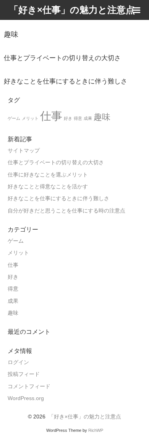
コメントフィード (29, 386)
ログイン (18, 362)
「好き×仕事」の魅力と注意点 (85, 417)
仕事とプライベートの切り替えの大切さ (56, 162)
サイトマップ (24, 151)
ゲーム (14, 118)
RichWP (95, 430)
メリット (30, 118)
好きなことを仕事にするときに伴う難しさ (58, 198)
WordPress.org (26, 398)
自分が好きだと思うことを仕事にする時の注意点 (66, 211)
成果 (88, 118)
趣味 (102, 117)
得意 (78, 118)
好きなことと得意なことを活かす (48, 187)
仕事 (51, 115)
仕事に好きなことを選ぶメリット (48, 175)
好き (68, 118)
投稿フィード (24, 374)
